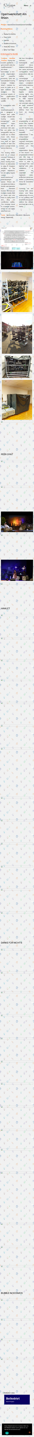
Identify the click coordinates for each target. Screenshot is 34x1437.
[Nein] (30, 1432)
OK (7, 1433)
